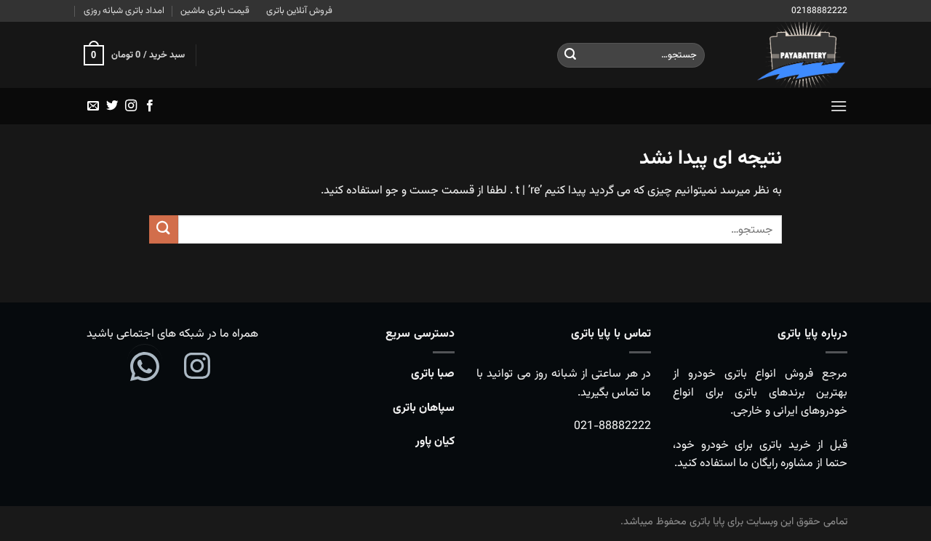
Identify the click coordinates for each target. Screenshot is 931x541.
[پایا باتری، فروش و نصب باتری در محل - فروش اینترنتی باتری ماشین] (787, 55)
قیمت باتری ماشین (214, 11)
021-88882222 (612, 426)
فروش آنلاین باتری (299, 11)
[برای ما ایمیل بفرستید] (93, 106)
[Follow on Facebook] (150, 106)
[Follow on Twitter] (112, 106)
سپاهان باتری (424, 408)
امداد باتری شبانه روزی (124, 11)
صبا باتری (433, 374)
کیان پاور (435, 442)
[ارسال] (570, 55)
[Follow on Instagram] (131, 106)
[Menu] (838, 106)
